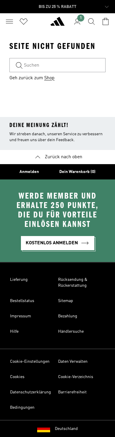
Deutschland (66, 429)
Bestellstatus (22, 301)
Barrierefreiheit (72, 392)
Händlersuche (71, 331)
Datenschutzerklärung (30, 392)
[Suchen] (91, 21)
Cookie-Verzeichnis (75, 377)
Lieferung (19, 280)
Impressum (20, 316)
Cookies (17, 377)
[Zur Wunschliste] (24, 21)
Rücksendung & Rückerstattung (72, 283)
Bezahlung (67, 316)
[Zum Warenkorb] (105, 21)
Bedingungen (22, 407)
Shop (49, 78)
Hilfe (14, 331)
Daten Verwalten (73, 362)
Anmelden (29, 172)
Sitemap (65, 301)
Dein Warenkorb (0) (77, 172)
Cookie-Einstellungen (30, 362)
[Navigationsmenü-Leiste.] (9, 21)
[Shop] (57, 24)
